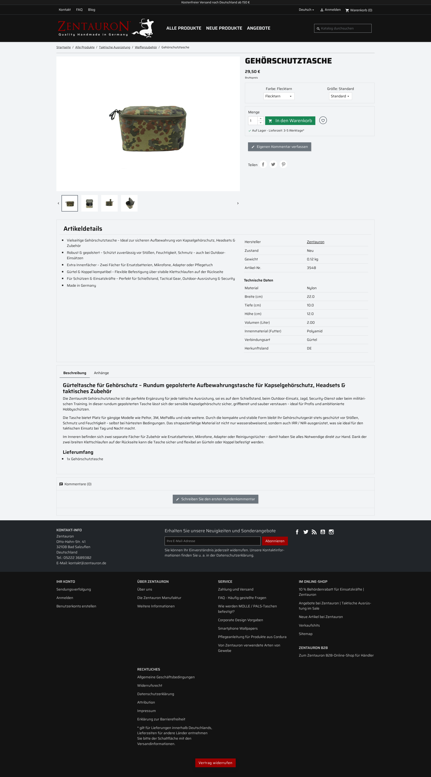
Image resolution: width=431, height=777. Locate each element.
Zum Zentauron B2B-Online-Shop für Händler (336, 655)
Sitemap (305, 634)
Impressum (146, 710)
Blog (91, 9)
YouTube (323, 532)
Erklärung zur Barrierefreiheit (161, 719)
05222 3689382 (77, 557)
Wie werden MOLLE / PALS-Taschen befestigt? (247, 608)
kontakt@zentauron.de (87, 563)
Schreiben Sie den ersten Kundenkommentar (217, 499)
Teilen (263, 164)
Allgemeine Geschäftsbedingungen (166, 677)
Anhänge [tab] (101, 373)
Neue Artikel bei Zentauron (321, 617)
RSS (315, 532)
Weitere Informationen (156, 606)
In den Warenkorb (290, 120)
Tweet (273, 164)
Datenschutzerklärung (155, 694)
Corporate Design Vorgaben (240, 620)
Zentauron (315, 242)
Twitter (306, 532)
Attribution (146, 702)
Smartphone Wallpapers (238, 628)
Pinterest (283, 164)
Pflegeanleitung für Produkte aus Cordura (252, 637)
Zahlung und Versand (235, 589)
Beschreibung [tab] (74, 373)
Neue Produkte (224, 28)
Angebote (258, 28)
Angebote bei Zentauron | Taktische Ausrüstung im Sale (335, 605)
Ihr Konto (65, 581)
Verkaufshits (309, 625)
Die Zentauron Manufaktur (159, 597)
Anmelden (64, 597)
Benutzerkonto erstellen (76, 606)
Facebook (298, 532)
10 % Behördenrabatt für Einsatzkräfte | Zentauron (331, 591)
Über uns (144, 589)
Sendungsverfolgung (73, 589)
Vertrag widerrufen (215, 763)
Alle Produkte (183, 28)
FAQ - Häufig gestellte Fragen (242, 597)
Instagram (332, 532)
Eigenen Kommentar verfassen (282, 146)
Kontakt (65, 9)
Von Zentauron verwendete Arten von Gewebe (249, 647)
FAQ (79, 9)
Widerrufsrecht (149, 685)
